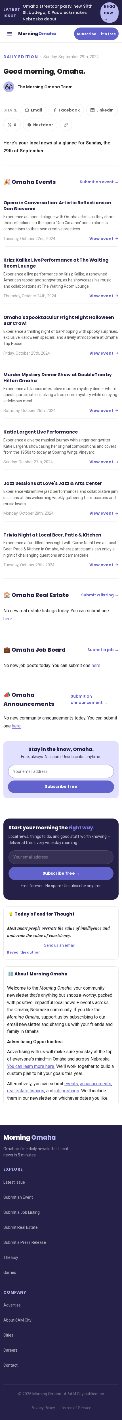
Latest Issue (14, 1182)
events (71, 1083)
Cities (8, 1335)
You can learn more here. (31, 1066)
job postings (66, 1090)
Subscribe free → (61, 873)
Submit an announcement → (89, 699)
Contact (10, 1365)
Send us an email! (59, 945)
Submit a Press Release (24, 1242)
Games (9, 1272)
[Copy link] (66, 125)
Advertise (12, 1305)
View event (101, 238)
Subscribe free (61, 786)
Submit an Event (18, 1197)
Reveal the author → (25, 952)
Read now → (109, 12)
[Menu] (9, 34)
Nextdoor (43, 125)
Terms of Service (76, 1408)
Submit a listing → (100, 595)
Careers (10, 1350)
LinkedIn (104, 110)
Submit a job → (103, 650)
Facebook (69, 110)
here (7, 618)
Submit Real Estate (20, 1227)
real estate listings (25, 1090)
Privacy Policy (43, 1408)
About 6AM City (17, 1320)
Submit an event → (99, 182)
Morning (37, 33)
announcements (95, 1083)
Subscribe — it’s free (96, 33)
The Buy (10, 1257)
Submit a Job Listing (21, 1212)
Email (36, 110)
